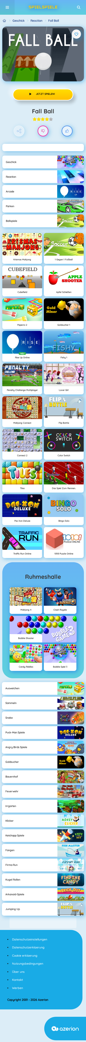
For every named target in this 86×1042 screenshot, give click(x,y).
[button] (78, 7)
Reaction (36, 20)
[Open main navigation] (7, 7)
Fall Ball (53, 20)
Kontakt (17, 980)
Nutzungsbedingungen (27, 963)
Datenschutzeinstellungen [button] (29, 939)
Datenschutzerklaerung (28, 947)
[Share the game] (19, 131)
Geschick (19, 20)
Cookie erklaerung (24, 955)
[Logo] (43, 7)
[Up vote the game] (67, 131)
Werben (17, 988)
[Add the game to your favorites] (76, 34)
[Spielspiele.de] (4, 21)
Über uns (18, 972)
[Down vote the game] (43, 131)
